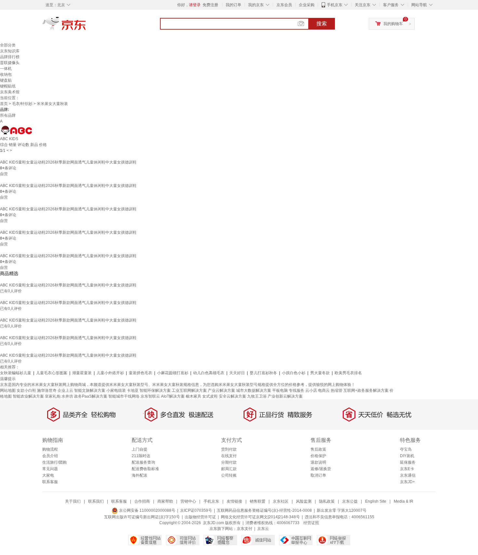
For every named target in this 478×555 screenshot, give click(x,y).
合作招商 (142, 501)
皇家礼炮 (52, 396)
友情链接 (234, 501)
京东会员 (284, 5)
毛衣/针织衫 (22, 103)
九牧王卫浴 (257, 396)
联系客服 (50, 482)
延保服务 (408, 462)
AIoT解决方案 (173, 396)
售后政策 (318, 449)
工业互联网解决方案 (189, 390)
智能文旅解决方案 (89, 390)
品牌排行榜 (10, 57)
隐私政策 (327, 501)
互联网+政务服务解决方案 (366, 390)
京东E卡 (407, 469)
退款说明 (318, 462)
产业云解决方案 (221, 390)
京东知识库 (10, 51)
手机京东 (334, 5)
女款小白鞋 (26, 390)
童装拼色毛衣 (140, 373)
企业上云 (65, 390)
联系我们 (96, 501)
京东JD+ (407, 482)
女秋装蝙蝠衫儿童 (15, 373)
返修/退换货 (321, 469)
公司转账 (229, 475)
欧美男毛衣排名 (348, 373)
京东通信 (408, 475)
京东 (86, 26)
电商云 (324, 390)
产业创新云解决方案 (285, 396)
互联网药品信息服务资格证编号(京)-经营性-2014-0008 (264, 510)
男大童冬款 (320, 373)
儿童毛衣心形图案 (51, 373)
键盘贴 (6, 80)
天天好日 (237, 373)
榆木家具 (193, 396)
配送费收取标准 (145, 469)
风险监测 (304, 501)
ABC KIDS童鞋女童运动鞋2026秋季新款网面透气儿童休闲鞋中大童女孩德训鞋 (68, 162)
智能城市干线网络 (123, 396)
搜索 (321, 23)
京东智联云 (150, 396)
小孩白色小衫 (293, 373)
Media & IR (403, 501)
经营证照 (311, 523)
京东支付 (244, 528)
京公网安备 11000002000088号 (146, 510)
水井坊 (67, 396)
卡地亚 (133, 390)
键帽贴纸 (8, 86)
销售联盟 (257, 501)
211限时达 (141, 456)
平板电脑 (280, 390)
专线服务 (296, 390)
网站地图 (8, 390)
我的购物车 (393, 23)
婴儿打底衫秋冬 (263, 373)
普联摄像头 (10, 62)
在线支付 (229, 456)
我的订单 (233, 5)
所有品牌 (8, 115)
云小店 (311, 390)
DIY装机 (407, 456)
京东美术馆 (10, 92)
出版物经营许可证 (200, 517)
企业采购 (306, 5)
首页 (4, 103)
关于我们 (73, 501)
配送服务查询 (143, 462)
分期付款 (229, 462)
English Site (375, 501)
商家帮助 (165, 501)
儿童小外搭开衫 (110, 373)
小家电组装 (116, 390)
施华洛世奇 (47, 390)
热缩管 (336, 390)
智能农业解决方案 (28, 396)
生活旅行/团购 (54, 462)
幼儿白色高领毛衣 (208, 373)
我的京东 (256, 5)
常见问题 (50, 469)
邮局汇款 (229, 469)
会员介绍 (50, 456)
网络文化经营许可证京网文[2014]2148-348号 (260, 517)
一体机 (6, 68)
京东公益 (350, 501)
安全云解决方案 (232, 396)
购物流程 (50, 449)
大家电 (48, 475)
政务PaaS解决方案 (90, 396)
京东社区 (280, 501)
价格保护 (318, 456)
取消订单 (318, 475)
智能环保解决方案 (155, 390)
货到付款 (229, 449)
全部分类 (8, 45)
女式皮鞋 (210, 396)
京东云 (263, 528)
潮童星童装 (82, 373)
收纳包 (6, 74)
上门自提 (139, 449)
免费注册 (210, 5)
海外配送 (139, 475)
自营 (4, 174)
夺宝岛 (406, 449)
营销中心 (188, 501)
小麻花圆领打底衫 (172, 373)
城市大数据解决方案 (253, 390)
